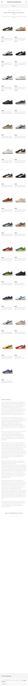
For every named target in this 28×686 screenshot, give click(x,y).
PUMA (13, 10)
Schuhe (9, 10)
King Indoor (18, 10)
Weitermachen (4, 683)
